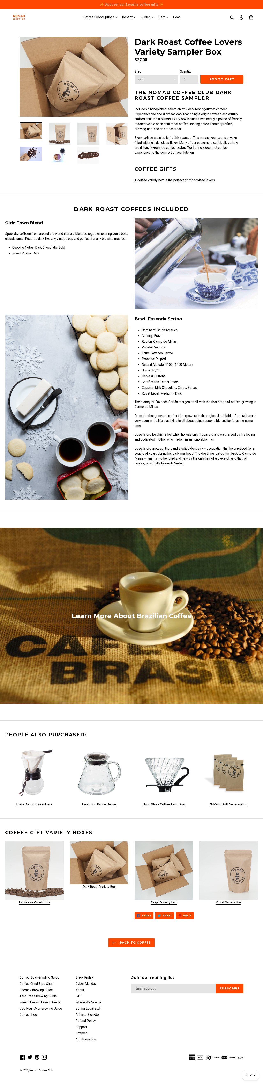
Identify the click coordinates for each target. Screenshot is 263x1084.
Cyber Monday (86, 984)
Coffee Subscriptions (101, 17)
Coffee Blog (28, 1015)
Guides (148, 17)
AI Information (86, 1039)
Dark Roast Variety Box (99, 887)
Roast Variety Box (228, 902)
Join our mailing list (153, 977)
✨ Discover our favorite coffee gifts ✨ (131, 4)
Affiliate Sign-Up (87, 1015)
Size (138, 71)
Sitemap (82, 1033)
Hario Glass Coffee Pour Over (164, 804)
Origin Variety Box (164, 902)
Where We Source (88, 1002)
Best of (130, 17)
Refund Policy (86, 1021)
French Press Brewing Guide (40, 1002)
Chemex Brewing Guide (36, 990)
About (80, 990)
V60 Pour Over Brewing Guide (41, 1008)
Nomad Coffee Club (41, 1070)
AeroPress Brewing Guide (38, 996)
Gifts (164, 17)
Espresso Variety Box (34, 902)
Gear (176, 17)
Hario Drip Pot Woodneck (34, 804)
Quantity (185, 71)
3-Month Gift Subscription (228, 804)
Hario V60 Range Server (99, 804)
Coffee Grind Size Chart (36, 984)
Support (81, 1027)
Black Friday (84, 978)
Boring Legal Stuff (89, 1008)
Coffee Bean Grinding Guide (39, 978)
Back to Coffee (135, 942)
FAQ (79, 996)
